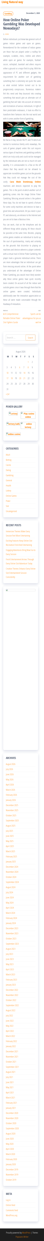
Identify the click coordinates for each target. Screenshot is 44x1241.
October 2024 (11, 876)
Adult (8, 454)
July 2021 (9, 1077)
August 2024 (10, 887)
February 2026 (11, 794)
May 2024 (9, 902)
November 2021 (12, 1056)
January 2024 (11, 923)
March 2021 (10, 1097)
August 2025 (10, 825)
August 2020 (10, 1133)
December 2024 (12, 866)
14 (24, 372)
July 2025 (9, 830)
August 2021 (10, 1071)
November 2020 (12, 1118)
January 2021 (11, 1107)
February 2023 (11, 979)
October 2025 (11, 815)
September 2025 (12, 820)
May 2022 (9, 1025)
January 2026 (11, 799)
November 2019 (12, 1174)
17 (7, 378)
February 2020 (11, 1159)
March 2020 (10, 1154)
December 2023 (12, 928)
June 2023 (10, 959)
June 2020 (10, 1138)
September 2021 (12, 1066)
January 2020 (11, 1164)
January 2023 (11, 984)
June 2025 (10, 835)
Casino (8, 464)
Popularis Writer (22, 1236)
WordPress (26, 1232)
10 (7, 372)
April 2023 (10, 969)
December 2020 (12, 1112)
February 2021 (11, 1102)
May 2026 (9, 779)
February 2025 (11, 856)
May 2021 (9, 1087)
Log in (8, 1200)
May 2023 (9, 964)
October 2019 (11, 1179)
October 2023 (11, 938)
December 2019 (12, 1169)
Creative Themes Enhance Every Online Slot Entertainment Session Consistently (20, 572)
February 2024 (11, 918)
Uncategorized (11, 511)
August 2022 (10, 1010)
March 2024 (10, 912)
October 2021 (11, 1061)
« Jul (7, 393)
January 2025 (11, 861)
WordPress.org (11, 1215)
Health (8, 485)
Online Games (11, 495)
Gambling (8, 13)
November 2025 (12, 810)
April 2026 (10, 784)
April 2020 (10, 1148)
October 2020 (11, 1123)
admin (7, 34)
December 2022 (12, 989)
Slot (7, 506)
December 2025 (12, 805)
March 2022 (10, 1036)
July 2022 (9, 1015)
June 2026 (10, 774)
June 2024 (10, 897)
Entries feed (10, 1205)
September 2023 (12, 943)
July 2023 (9, 953)
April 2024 (10, 907)
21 (24, 378)
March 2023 (10, 974)
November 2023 (12, 933)
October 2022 (11, 1000)
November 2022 (12, 995)
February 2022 (11, 1041)
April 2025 (10, 846)
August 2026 (10, 764)
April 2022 (10, 1030)
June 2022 (10, 1020)
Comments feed (12, 1210)
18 (12, 378)
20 (20, 378)
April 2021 (10, 1092)
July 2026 (9, 769)
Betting (8, 459)
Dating (8, 470)
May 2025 (9, 841)
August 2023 (10, 948)
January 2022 (11, 1046)
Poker (8, 500)
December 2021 (12, 1051)
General (9, 480)
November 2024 (12, 871)
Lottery (8, 490)
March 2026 (10, 789)
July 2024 (9, 892)
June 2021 (10, 1082)
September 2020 (12, 1128)
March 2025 (10, 851)
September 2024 (12, 882)
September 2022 (12, 1005)
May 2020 (9, 1143)
